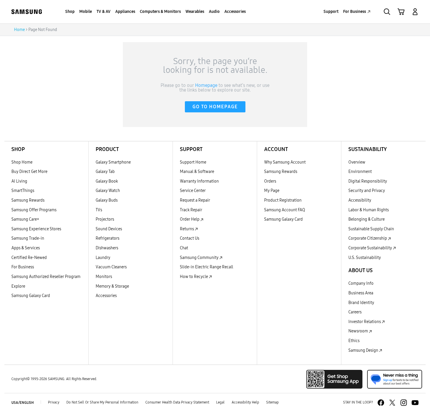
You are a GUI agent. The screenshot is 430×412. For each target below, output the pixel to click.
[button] (415, 11)
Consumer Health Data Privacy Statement (177, 402)
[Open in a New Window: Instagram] (403, 402)
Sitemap (272, 402)
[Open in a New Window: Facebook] (380, 402)
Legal (220, 402)
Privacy (53, 402)
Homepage (206, 85)
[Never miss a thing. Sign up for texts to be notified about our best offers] (394, 379)
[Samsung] (26, 11)
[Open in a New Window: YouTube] (415, 402)
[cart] (401, 12)
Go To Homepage (215, 106)
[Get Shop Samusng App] (334, 379)
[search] (387, 12)
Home (19, 29)
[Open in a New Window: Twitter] (392, 402)
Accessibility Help (245, 402)
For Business (354, 11)
